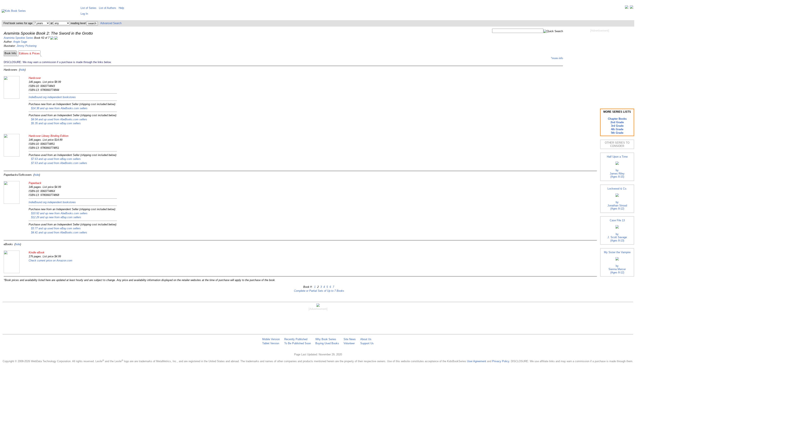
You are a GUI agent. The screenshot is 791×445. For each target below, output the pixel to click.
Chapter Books (617, 118)
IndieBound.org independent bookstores (52, 97)
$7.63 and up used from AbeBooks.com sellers (59, 163)
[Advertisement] (599, 65)
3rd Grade (617, 125)
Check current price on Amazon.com (50, 260)
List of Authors (107, 7)
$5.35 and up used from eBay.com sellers (56, 123)
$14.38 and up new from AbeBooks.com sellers (59, 108)
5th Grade (617, 132)
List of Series (88, 7)
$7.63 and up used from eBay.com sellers (56, 158)
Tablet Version (270, 343)
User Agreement (476, 361)
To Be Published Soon (297, 343)
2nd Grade (617, 122)
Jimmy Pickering (26, 45)
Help (121, 7)
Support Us (367, 343)
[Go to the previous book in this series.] (52, 37)
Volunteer (349, 343)
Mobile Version (271, 339)
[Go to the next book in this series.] (56, 37)
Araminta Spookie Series (18, 37)
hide (22, 69)
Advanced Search (111, 23)
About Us (365, 339)
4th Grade (617, 129)
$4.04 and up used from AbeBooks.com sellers (59, 119)
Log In (84, 13)
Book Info (10, 53)
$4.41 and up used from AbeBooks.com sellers (59, 232)
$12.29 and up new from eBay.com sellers (56, 217)
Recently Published (295, 339)
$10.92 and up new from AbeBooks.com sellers (59, 213)
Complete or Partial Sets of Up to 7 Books (319, 290)
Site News (350, 339)
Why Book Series (325, 339)
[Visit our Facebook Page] (631, 7)
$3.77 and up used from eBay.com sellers (56, 228)
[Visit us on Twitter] (626, 7)
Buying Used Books (327, 343)
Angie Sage (20, 41)
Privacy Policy (500, 361)
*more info (557, 58)
